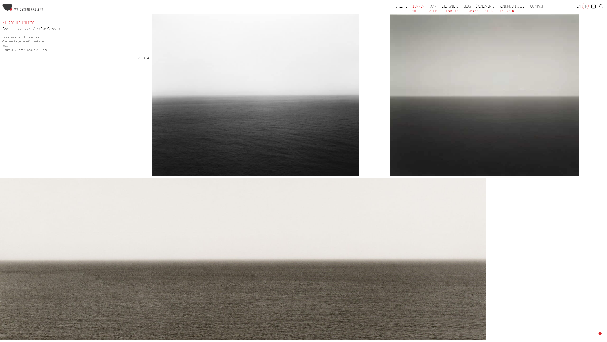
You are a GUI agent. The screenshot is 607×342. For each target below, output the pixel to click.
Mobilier (417, 11)
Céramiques (451, 11)
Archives (505, 11)
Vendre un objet (512, 6)
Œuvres (418, 6)
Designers (450, 6)
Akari (433, 6)
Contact (536, 6)
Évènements (485, 6)
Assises (433, 11)
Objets (489, 11)
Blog (467, 6)
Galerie (401, 6)
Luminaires (471, 11)
